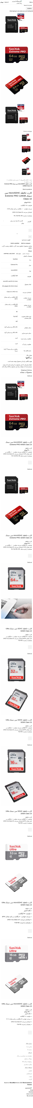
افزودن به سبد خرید (26, 239)
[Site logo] (16, 2)
